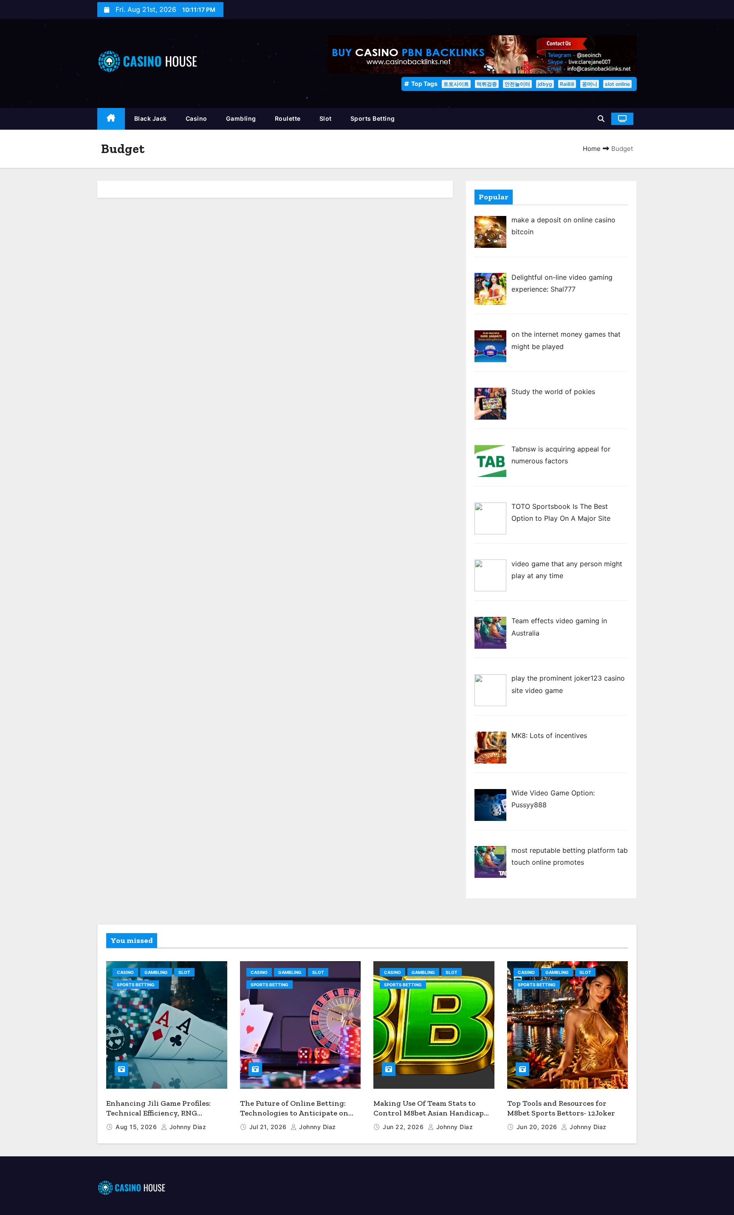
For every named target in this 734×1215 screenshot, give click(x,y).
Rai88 (567, 84)
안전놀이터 (517, 84)
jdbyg (545, 84)
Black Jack (150, 118)
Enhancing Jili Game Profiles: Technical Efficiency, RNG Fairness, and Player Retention (161, 1113)
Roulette (288, 118)
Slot (325, 118)
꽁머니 (589, 84)
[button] (601, 118)
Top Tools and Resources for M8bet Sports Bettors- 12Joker (561, 1108)
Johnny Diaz (186, 1126)
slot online (617, 84)
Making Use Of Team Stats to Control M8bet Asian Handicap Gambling (428, 1113)
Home (592, 149)
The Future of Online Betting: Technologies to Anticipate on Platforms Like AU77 (294, 1113)
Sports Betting (372, 118)
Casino (196, 118)
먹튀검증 (487, 84)
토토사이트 (456, 84)
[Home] (111, 119)
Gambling (241, 118)
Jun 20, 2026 (538, 1126)
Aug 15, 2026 (137, 1126)
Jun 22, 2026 (404, 1126)
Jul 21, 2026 (269, 1126)
